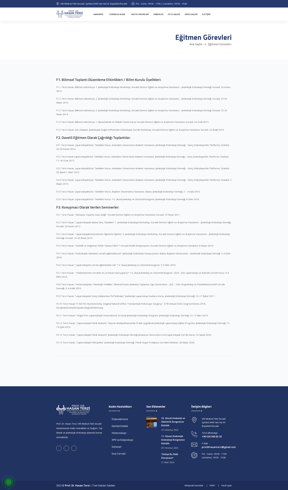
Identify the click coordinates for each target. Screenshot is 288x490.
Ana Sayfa (196, 44)
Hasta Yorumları (140, 14)
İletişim (206, 14)
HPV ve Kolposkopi (122, 440)
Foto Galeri (174, 14)
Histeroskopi (119, 433)
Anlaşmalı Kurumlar (193, 485)
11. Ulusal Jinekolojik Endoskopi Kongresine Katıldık (173, 439)
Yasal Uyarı (226, 485)
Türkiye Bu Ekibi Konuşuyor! (169, 456)
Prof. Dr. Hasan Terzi (77, 485)
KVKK (212, 485)
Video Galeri (191, 14)
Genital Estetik (120, 426)
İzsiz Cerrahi (119, 453)
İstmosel (116, 446)
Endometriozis (120, 419)
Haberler (158, 14)
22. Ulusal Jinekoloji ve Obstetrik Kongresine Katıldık (173, 421)
